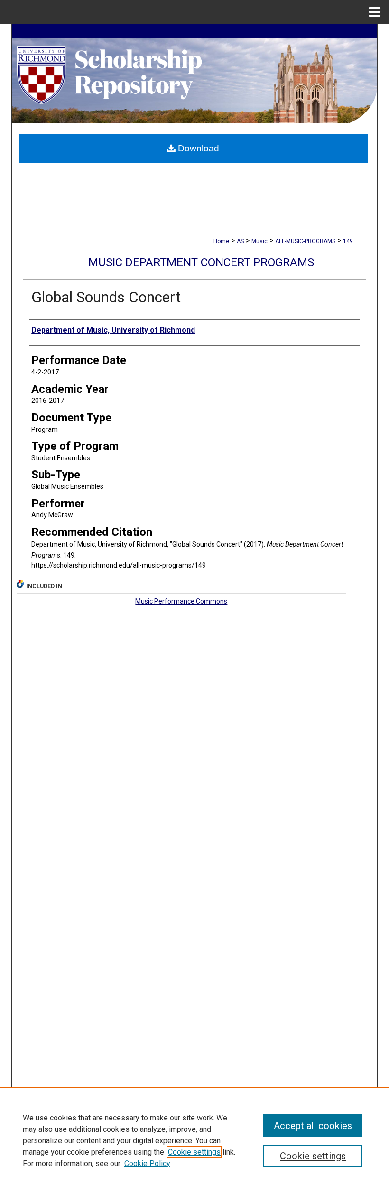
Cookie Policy (147, 1163)
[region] (194, 1140)
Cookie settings (194, 1152)
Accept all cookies (313, 1125)
